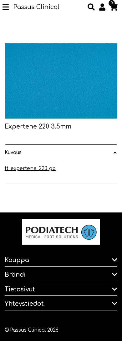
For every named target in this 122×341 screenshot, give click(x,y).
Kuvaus (13, 152)
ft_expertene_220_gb (30, 168)
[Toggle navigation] (8, 7)
